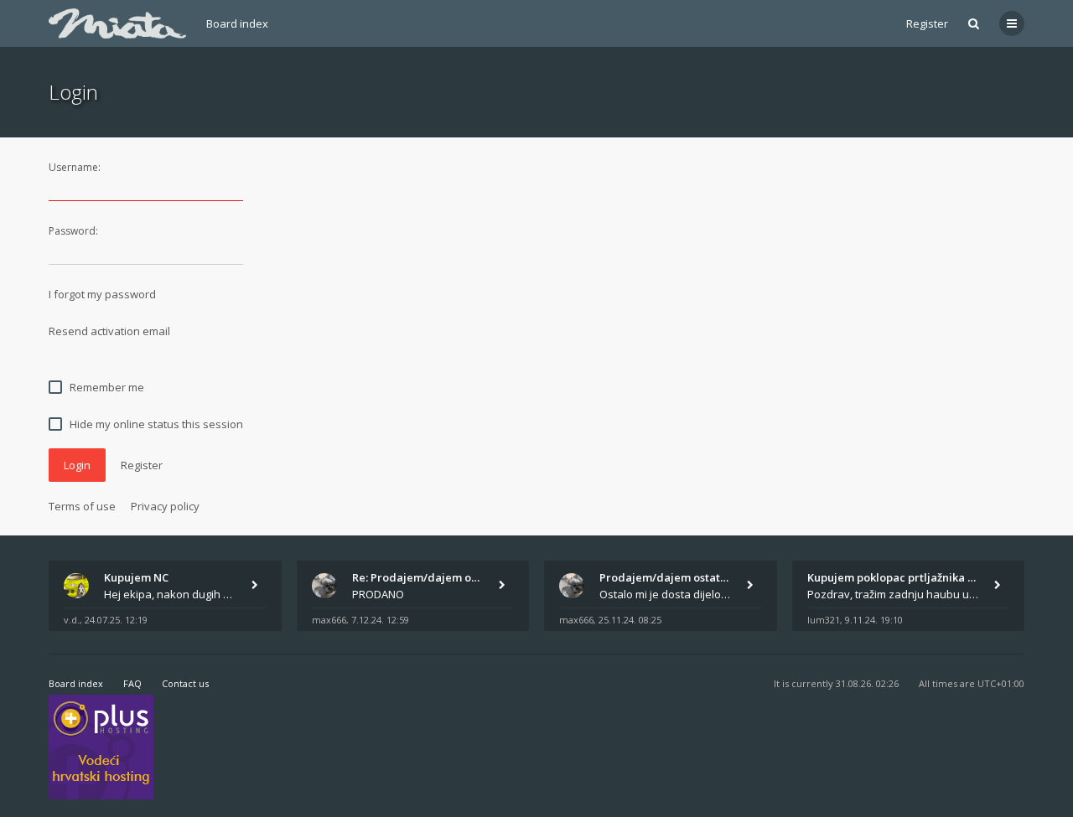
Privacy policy (165, 506)
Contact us (185, 683)
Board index (237, 23)
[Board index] (117, 23)
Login (77, 465)
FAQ (132, 683)
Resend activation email (109, 331)
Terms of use (82, 506)
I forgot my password (102, 294)
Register (927, 23)
